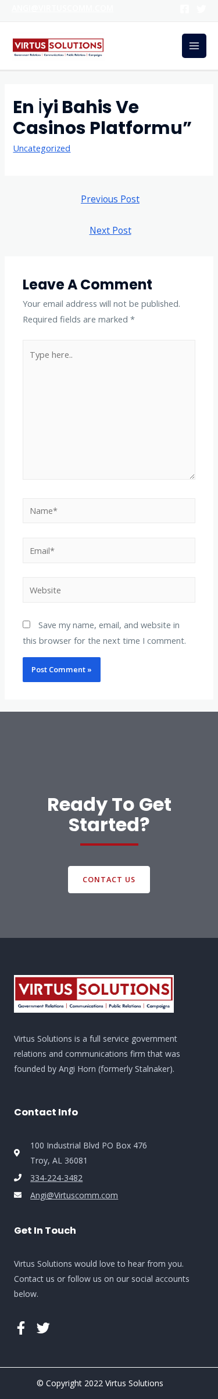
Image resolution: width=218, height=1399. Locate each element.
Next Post (110, 230)
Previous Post (110, 199)
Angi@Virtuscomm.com (62, 7)
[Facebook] (185, 9)
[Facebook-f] (20, 1328)
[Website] (109, 591)
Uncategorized (41, 148)
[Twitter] (201, 9)
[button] (109, 879)
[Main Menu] (194, 46)
